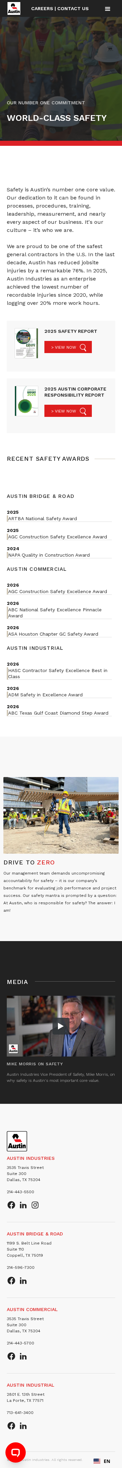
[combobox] (101, 1461)
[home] (14, 8)
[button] (107, 9)
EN (107, 1461)
